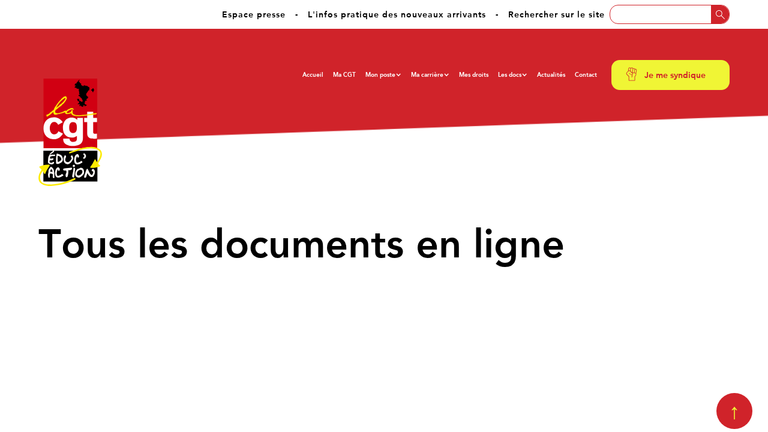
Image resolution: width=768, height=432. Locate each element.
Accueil (312, 75)
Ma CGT (344, 75)
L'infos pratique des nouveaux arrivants (397, 14)
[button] (383, 75)
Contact (586, 75)
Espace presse (254, 14)
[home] (70, 133)
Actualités (551, 75)
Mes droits (473, 75)
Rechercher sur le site (556, 14)
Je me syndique (675, 75)
